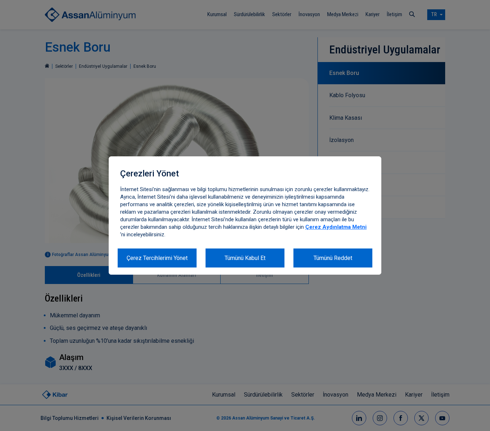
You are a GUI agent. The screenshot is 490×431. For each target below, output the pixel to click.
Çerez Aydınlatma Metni (336, 227)
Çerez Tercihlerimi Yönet (157, 258)
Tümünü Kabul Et (245, 258)
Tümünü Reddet (333, 258)
